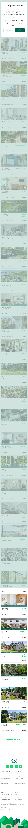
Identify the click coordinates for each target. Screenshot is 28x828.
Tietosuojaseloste (4, 783)
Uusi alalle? (17, 797)
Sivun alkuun (23, 753)
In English (24, 751)
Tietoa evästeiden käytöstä (20, 783)
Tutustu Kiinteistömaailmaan (6, 776)
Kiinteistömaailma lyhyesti (6, 794)
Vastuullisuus (3, 780)
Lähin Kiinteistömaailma (20, 773)
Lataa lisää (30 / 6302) (13, 739)
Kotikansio (17, 780)
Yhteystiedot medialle (5, 799)
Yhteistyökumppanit (19, 778)
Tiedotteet (3, 792)
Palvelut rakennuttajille (5, 778)
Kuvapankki (3, 797)
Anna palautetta (5, 753)
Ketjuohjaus (3, 773)
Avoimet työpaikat (18, 799)
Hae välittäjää (18, 776)
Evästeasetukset (18, 785)
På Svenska (3, 751)
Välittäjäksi (17, 794)
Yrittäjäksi (17, 792)
